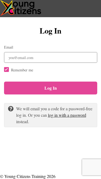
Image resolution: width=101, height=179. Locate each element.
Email (8, 47)
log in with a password (67, 115)
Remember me (22, 69)
